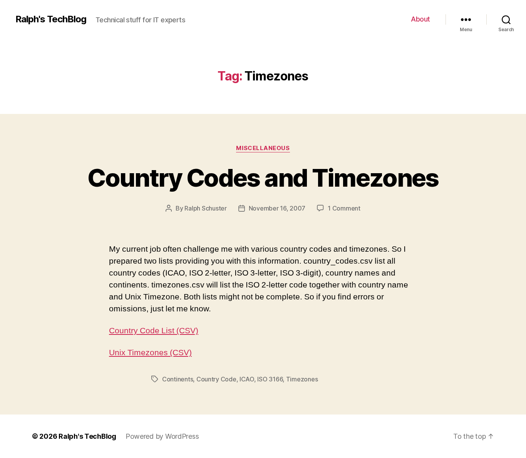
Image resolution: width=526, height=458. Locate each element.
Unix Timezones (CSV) (150, 353)
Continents (177, 379)
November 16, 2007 (277, 208)
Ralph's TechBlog (50, 19)
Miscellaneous (263, 148)
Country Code (216, 379)
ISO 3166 (270, 379)
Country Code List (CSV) (153, 331)
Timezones (302, 379)
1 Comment (344, 208)
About (420, 19)
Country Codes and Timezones (262, 177)
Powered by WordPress (162, 436)
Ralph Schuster (205, 208)
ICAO (247, 379)
